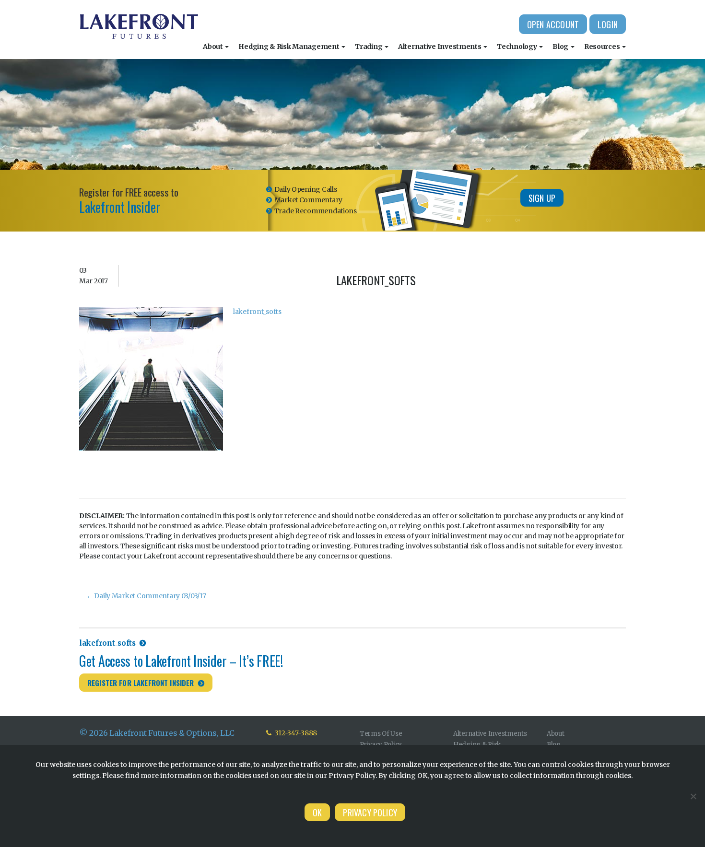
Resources (602, 46)
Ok (317, 812)
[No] (693, 796)
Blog (561, 46)
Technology (517, 46)
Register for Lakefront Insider (140, 682)
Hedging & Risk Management (289, 46)
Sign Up (542, 198)
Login (608, 24)
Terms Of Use (381, 734)
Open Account (553, 24)
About (213, 46)
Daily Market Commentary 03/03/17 (146, 596)
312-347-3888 (295, 733)
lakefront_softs (257, 311)
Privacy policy (370, 812)
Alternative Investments (440, 46)
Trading (369, 46)
